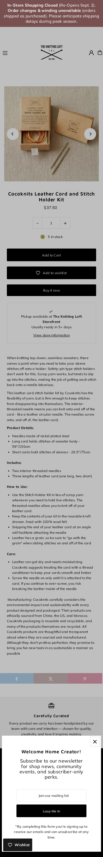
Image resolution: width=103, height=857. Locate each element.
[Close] (95, 741)
